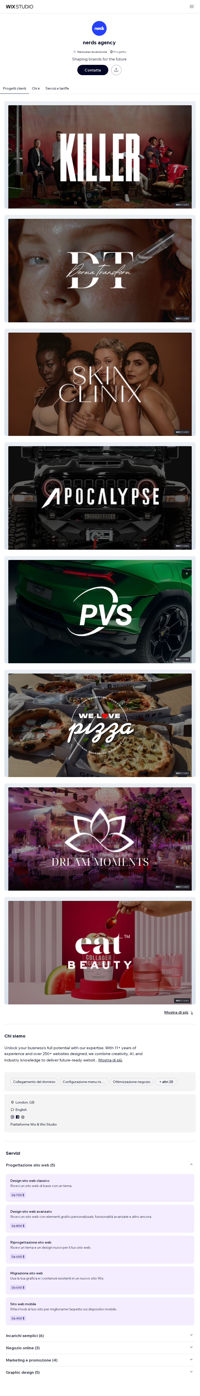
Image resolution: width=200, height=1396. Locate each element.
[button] (100, 155)
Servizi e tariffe (57, 88)
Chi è (36, 88)
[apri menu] (192, 6)
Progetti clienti (14, 88)
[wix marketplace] (19, 7)
